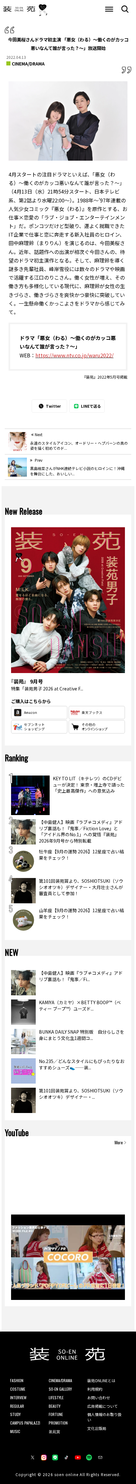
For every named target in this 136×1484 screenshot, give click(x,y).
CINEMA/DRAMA (28, 63)
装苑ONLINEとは (101, 1380)
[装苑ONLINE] (19, 9)
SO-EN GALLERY (60, 1389)
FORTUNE (56, 1414)
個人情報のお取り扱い (104, 1417)
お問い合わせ (98, 1397)
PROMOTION (58, 1422)
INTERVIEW (18, 1397)
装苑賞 (54, 1431)
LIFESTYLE (56, 1397)
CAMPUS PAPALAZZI (25, 1422)
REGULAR (17, 1406)
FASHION (16, 1380)
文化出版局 (96, 1428)
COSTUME (17, 1389)
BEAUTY (54, 1406)
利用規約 (94, 1389)
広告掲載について (102, 1406)
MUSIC (15, 1431)
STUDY (15, 1414)
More (118, 1142)
